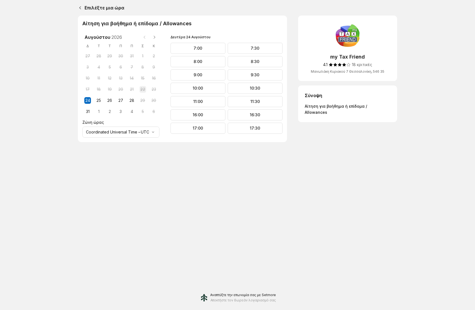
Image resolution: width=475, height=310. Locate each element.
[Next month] (154, 37)
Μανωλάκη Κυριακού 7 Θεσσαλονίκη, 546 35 (347, 71)
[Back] (79, 7)
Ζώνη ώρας (93, 122)
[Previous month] (144, 37)
